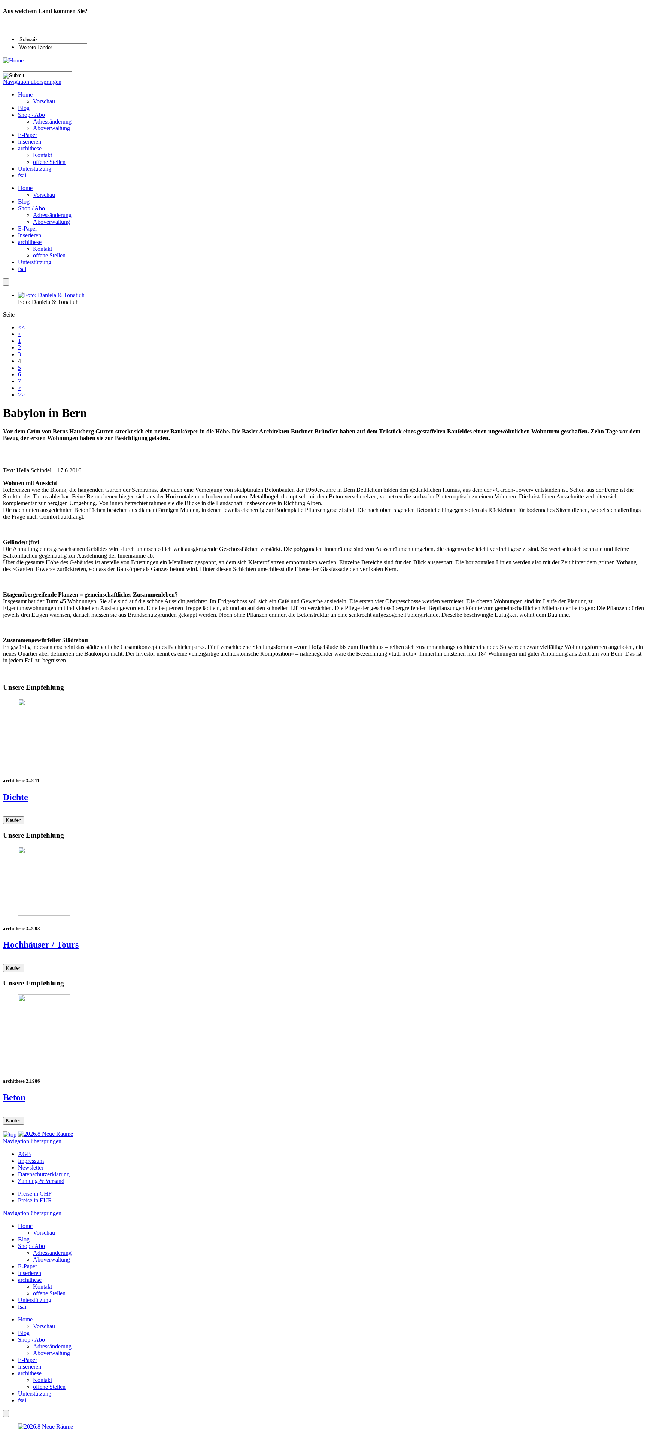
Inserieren (29, 235)
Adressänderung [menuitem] (52, 121)
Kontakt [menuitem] (42, 155)
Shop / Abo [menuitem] (31, 115)
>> (21, 394)
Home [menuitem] (25, 94)
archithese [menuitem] (30, 148)
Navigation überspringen (32, 82)
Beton (14, 1097)
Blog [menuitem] (24, 108)
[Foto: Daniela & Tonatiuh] (51, 295)
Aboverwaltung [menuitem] (51, 128)
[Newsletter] (6, 282)
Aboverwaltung (51, 222)
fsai (22, 269)
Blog (24, 201)
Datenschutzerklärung (44, 1174)
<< (21, 327)
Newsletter (30, 1167)
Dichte (15, 797)
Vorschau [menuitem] (44, 101)
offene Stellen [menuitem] (49, 162)
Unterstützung (34, 262)
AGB (24, 1154)
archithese (30, 242)
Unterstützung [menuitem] (34, 168)
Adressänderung (52, 215)
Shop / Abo (31, 208)
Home (25, 188)
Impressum (31, 1161)
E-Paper (27, 228)
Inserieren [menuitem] (29, 141)
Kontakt (42, 249)
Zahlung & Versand (41, 1181)
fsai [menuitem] (22, 175)
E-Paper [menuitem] (27, 135)
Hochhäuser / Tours (41, 944)
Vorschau (44, 195)
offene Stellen (49, 255)
